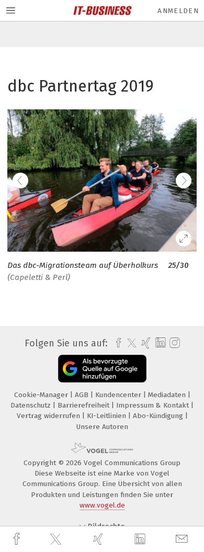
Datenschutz (31, 405)
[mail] (183, 539)
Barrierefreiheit (84, 405)
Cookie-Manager (42, 394)
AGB (82, 394)
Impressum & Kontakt (153, 405)
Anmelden (178, 10)
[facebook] (18, 539)
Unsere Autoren (102, 426)
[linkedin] (141, 539)
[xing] (99, 539)
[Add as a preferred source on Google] (102, 368)
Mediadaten (168, 394)
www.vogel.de (102, 505)
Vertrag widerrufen (49, 415)
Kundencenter (119, 394)
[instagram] (173, 343)
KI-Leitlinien (107, 415)
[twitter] (57, 539)
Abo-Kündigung (159, 415)
